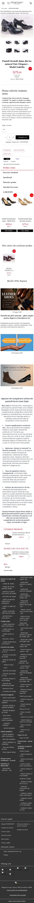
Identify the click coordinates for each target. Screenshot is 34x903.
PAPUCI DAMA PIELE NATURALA (26, 765)
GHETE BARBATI (6, 731)
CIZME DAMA (5, 621)
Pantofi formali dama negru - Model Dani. (8, 220)
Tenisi (5, 668)
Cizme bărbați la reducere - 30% (25, 667)
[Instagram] (11, 858)
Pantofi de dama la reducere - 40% (26, 650)
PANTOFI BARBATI (7, 695)
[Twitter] (7, 858)
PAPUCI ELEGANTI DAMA (26, 760)
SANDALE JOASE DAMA (26, 799)
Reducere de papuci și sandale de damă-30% (26, 691)
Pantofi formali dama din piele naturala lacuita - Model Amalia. (25, 220)
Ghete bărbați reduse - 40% (26, 629)
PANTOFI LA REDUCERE (5, 764)
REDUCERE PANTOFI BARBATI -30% (26, 672)
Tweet (17, 159)
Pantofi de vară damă (27, 717)
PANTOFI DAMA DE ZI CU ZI (8, 651)
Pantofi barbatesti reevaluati (25, 705)
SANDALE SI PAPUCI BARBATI (7, 719)
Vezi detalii (9, 230)
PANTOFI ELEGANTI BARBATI (9, 701)
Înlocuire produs (9, 182)
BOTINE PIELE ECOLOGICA (7, 617)
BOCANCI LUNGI (8, 639)
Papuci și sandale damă (25, 713)
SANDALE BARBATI (6, 724)
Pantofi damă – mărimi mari (25, 742)
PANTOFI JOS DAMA (9, 671)
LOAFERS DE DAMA (9, 691)
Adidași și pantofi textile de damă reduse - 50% (26, 611)
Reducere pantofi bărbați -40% (25, 645)
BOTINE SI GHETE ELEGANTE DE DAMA (9, 592)
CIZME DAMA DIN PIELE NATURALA (8, 625)
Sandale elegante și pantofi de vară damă (26, 721)
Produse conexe (9, 168)
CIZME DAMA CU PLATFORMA (8, 630)
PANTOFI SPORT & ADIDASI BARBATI (8, 706)
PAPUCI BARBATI (9, 728)
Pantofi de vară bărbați (25, 730)
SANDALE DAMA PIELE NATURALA (26, 794)
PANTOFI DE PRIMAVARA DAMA (8, 684)
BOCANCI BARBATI (9, 739)
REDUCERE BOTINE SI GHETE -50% (26, 584)
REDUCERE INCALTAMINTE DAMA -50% (25, 596)
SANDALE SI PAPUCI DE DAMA (25, 747)
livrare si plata (5, 831)
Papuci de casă (22, 735)
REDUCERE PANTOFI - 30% (24, 662)
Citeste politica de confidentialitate (17, 890)
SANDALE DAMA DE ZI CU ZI (26, 782)
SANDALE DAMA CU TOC (26, 809)
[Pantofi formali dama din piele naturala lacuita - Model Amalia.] (25, 206)
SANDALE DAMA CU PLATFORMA (26, 804)
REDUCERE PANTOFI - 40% (24, 624)
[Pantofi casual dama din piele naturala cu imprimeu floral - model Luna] (8, 555)
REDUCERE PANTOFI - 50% (7, 769)
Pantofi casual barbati (9, 697)
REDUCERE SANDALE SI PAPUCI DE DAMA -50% (25, 603)
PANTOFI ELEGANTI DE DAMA (9, 656)
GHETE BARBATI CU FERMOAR (9, 743)
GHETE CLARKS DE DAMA (9, 607)
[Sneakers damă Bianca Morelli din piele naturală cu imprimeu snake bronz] (8, 536)
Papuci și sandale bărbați (25, 725)
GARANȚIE (8, 192)
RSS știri (7, 567)
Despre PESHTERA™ (7, 824)
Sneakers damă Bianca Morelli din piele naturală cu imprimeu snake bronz (21, 534)
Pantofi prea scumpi (25, 696)
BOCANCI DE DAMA (9, 596)
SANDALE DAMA (25, 778)
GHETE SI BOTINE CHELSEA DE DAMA (8, 612)
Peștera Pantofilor (19, 150)
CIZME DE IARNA (8, 584)
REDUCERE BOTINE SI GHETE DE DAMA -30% (26, 679)
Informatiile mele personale (18, 895)
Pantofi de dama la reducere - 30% (26, 685)
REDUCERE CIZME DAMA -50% (26, 578)
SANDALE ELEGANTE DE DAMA (24, 788)
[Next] (28, 537)
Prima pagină (4, 8)
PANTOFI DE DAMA (14, 8)
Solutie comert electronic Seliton (17, 901)
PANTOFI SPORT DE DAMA (9, 660)
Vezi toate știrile (8, 570)
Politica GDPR (5, 843)
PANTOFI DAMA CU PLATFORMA (8, 679)
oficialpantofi (7, 150)
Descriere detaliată (10, 172)
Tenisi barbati (7, 715)
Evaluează (5, 161)
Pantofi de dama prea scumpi (26, 700)
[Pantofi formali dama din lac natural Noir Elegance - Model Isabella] (17, 37)
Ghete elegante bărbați (9, 752)
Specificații (7, 177)
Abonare (7, 543)
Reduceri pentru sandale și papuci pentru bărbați (25, 618)
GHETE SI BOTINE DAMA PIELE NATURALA (8, 601)
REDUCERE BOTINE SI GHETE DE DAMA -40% (26, 634)
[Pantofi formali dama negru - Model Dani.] (9, 206)
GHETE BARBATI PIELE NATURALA (8, 735)
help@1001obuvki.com (14, 851)
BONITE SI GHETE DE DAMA (8, 580)
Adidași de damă (8, 665)
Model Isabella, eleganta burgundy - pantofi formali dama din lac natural (9, 269)
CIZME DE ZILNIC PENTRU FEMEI (8, 587)
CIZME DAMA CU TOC (8, 635)
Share (7, 159)
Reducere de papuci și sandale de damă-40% (26, 656)
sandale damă (7, 154)
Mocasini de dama (8, 688)
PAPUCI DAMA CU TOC (26, 770)
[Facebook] (3, 858)
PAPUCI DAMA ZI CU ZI (26, 755)
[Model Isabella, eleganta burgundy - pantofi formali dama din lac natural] (9, 258)
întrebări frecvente (10, 187)
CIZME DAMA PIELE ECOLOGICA (9, 643)
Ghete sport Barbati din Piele (8, 748)
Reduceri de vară (25, 709)
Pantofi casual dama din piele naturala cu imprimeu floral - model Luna (20, 553)
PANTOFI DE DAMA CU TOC (8, 674)
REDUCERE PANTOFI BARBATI (26, 590)
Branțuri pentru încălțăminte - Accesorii (8, 759)
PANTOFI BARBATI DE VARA (8, 711)
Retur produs (5, 839)
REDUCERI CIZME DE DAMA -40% (26, 640)
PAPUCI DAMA (24, 751)
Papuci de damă (24, 738)
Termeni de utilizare (7, 828)
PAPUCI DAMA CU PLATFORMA (26, 774)
